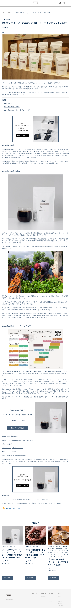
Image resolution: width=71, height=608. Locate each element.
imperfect (5, 27)
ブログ (9, 13)
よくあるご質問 (60, 605)
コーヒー (55, 552)
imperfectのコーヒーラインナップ (16, 110)
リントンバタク (64, 552)
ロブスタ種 (51, 556)
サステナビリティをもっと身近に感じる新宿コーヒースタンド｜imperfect (25, 499)
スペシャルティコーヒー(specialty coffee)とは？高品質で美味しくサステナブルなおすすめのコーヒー (33, 503)
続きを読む (7, 577)
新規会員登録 (43, 596)
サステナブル (15, 508)
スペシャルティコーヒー (55, 550)
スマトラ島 (64, 554)
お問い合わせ (60, 603)
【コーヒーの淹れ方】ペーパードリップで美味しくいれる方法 (58, 562)
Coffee (8, 508)
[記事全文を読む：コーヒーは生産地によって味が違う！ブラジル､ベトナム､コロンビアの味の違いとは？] (35, 535)
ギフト (65, 548)
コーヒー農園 (58, 548)
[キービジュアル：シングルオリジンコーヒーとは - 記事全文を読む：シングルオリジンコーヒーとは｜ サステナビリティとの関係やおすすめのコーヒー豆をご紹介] (12, 535)
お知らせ (50, 601)
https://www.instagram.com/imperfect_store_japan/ (18, 440)
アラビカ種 (59, 556)
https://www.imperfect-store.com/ (12, 448)
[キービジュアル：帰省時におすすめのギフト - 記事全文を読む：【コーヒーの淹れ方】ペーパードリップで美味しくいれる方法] (58, 535)
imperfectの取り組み (12, 107)
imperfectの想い (10, 103)
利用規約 (59, 596)
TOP (3, 13)
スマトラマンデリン (54, 554)
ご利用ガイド (60, 601)
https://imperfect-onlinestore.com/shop (14, 455)
